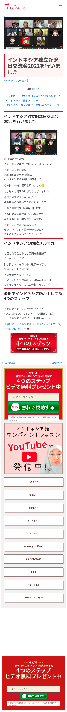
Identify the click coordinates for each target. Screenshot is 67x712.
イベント (10, 80)
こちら (7, 284)
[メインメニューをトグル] (60, 6)
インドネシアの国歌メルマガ (22, 100)
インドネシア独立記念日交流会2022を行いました (33, 96)
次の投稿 (58, 363)
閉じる (36, 89)
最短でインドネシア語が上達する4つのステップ (32, 105)
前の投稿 (8, 363)
